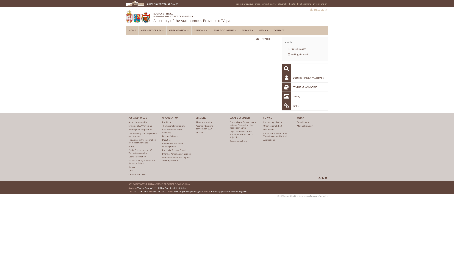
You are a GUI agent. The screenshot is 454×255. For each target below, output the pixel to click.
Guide (131, 146)
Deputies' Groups (170, 136)
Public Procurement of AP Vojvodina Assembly (140, 151)
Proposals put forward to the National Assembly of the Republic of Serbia (243, 125)
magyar (273, 3)
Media (263, 30)
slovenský (282, 3)
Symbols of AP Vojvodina (140, 125)
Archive (199, 132)
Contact (279, 30)
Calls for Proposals (137, 174)
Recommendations (238, 141)
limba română (304, 3)
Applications (269, 139)
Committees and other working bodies (172, 145)
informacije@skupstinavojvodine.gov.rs (229, 191)
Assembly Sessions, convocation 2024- (205, 127)
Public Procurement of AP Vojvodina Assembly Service (276, 134)
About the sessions (204, 122)
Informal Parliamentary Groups (176, 153)
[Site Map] (322, 9)
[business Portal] (311, 9)
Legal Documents (223, 30)
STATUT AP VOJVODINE (305, 87)
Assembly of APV (151, 30)
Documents (268, 129)
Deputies (166, 139)
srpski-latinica (261, 3)
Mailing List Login (300, 54)
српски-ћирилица (244, 3)
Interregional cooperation (140, 129)
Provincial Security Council (174, 150)
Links (295, 105)
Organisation (178, 30)
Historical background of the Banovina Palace (142, 162)
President (166, 122)
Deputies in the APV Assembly (308, 77)
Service (246, 30)
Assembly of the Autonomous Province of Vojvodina (196, 17)
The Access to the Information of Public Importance (142, 141)
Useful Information (137, 156)
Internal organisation (273, 122)
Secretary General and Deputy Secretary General (176, 159)
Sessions (199, 30)
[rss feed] (326, 9)
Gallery (296, 96)
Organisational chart (272, 125)
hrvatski (293, 3)
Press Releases (298, 48)
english (324, 3)
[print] (319, 9)
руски (316, 3)
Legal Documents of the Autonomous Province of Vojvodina (241, 134)
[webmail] (315, 9)
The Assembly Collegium (173, 125)
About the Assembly (138, 122)
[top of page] (326, 178)
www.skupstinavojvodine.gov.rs (188, 191)
